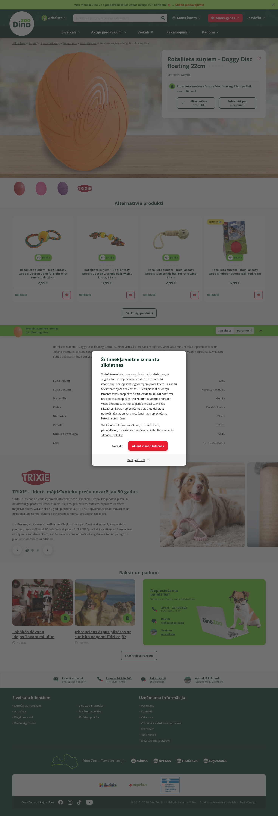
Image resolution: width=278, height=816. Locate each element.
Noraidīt (117, 446)
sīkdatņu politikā (111, 435)
